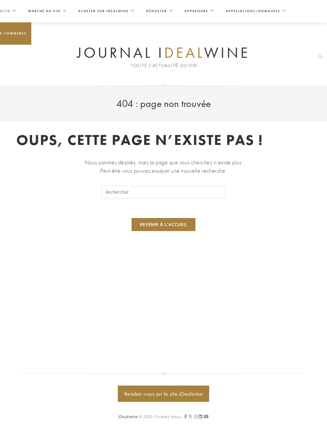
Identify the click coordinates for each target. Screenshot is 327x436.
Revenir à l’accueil (163, 224)
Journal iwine (163, 52)
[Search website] (320, 57)
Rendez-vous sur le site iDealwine (163, 393)
